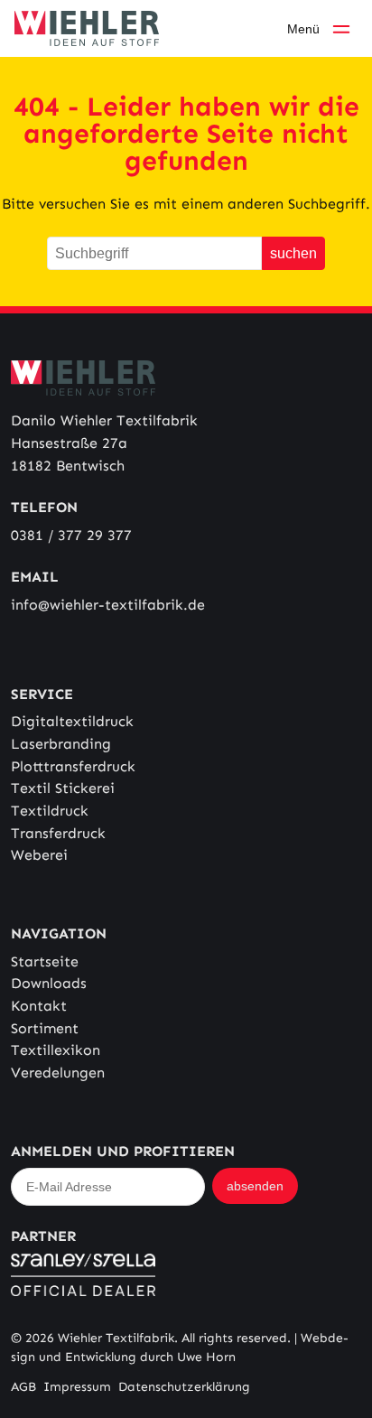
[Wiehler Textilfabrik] (86, 28)
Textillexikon (55, 1050)
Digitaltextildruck (72, 721)
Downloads (49, 983)
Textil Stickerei (63, 788)
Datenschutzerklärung (184, 1387)
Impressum (77, 1387)
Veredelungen (58, 1072)
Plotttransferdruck (73, 766)
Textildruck (49, 810)
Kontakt (39, 1005)
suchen (293, 253)
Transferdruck (58, 833)
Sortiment (45, 1028)
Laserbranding (61, 743)
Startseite (45, 961)
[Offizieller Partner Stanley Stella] (186, 1275)
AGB (23, 1387)
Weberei (39, 854)
